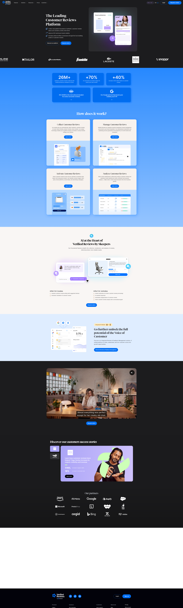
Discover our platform (52, 43)
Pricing (126, 604)
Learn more (69, 476)
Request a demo (174, 2)
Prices (38, 2)
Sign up (127, 596)
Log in (117, 596)
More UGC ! (150, 2)
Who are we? (128, 607)
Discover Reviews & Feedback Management (106, 349)
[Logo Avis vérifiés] (6, 3)
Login (163, 2)
